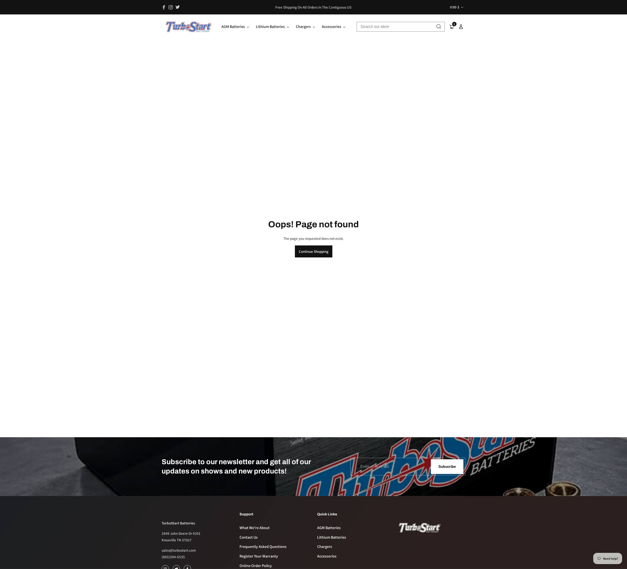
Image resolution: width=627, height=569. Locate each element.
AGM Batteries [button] (233, 26)
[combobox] (401, 27)
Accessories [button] (332, 26)
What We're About (255, 527)
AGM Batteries (329, 527)
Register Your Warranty (259, 556)
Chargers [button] (304, 26)
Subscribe (447, 466)
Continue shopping (313, 251)
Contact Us (249, 537)
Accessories (327, 556)
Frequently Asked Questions (263, 546)
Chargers (324, 546)
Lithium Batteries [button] (271, 26)
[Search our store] (438, 27)
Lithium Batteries (331, 537)
